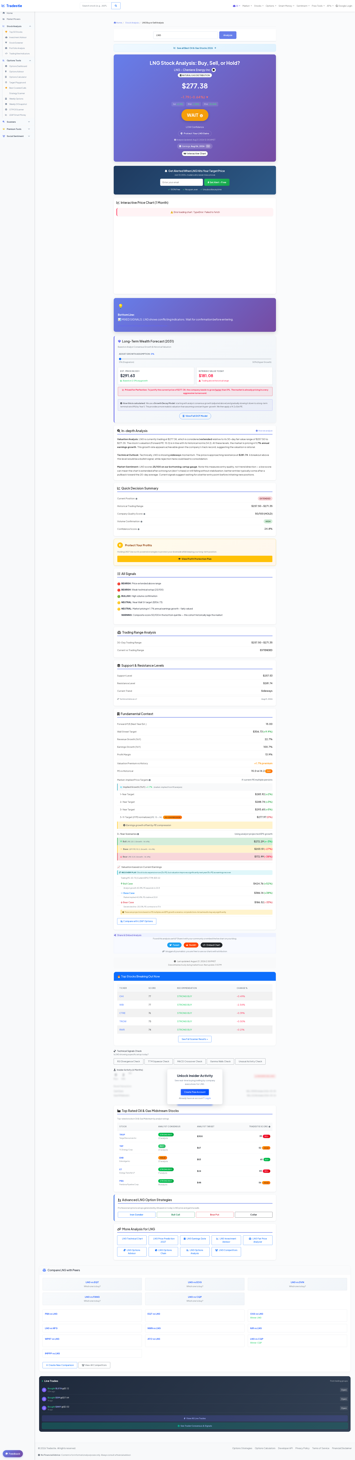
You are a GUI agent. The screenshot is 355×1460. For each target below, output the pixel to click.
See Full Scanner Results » (195, 1039)
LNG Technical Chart (132, 1238)
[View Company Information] (214, 70)
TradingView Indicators (19, 53)
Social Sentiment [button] (15, 136)
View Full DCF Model (197, 416)
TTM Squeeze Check (158, 1061)
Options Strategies (242, 1448)
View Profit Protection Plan (196, 559)
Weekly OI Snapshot (18, 104)
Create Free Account (195, 1092)
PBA (121, 1181)
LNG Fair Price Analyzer (260, 1240)
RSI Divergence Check (128, 1061)
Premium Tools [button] (14, 129)
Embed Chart (213, 945)
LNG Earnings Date (196, 1238)
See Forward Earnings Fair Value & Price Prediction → (144, 325)
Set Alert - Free (218, 182)
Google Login (345, 5)
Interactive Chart (196, 153)
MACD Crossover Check (189, 1061)
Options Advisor (16, 71)
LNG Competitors (228, 1250)
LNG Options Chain (165, 1252)
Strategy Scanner (17, 93)
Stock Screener (16, 43)
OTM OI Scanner (16, 109)
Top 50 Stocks (15, 32)
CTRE (122, 1013)
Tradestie (14, 6)
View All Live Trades (196, 1418)
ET (120, 1169)
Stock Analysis (132, 22)
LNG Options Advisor (133, 1252)
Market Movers (13, 19)
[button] (236, 6)
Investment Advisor (17, 37)
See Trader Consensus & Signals (196, 1426)
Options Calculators (265, 1448)
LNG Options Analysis (196, 1252)
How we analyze (265, 431)
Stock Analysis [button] (14, 26)
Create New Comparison (61, 1365)
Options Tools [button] (14, 60)
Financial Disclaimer (342, 1448)
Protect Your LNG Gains (196, 133)
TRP (121, 1146)
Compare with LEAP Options (138, 921)
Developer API (285, 1448)
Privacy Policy (302, 1448)
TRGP (122, 1134)
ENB (121, 1157)
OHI (121, 996)
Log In (208, 1098)
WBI (121, 1004)
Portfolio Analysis (17, 48)
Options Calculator (17, 77)
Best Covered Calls (17, 88)
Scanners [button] (11, 122)
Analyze (227, 35)
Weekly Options (16, 99)
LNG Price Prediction (164, 1240)
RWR (122, 1029)
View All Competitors (95, 1365)
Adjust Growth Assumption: (136, 354)
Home (10, 13)
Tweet (175, 945)
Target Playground (17, 82)
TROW (122, 1021)
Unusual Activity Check (250, 1061)
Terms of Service (320, 1448)
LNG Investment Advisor (228, 1240)
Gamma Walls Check (220, 1061)
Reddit (192, 945)
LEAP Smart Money (17, 115)
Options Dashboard (18, 66)
